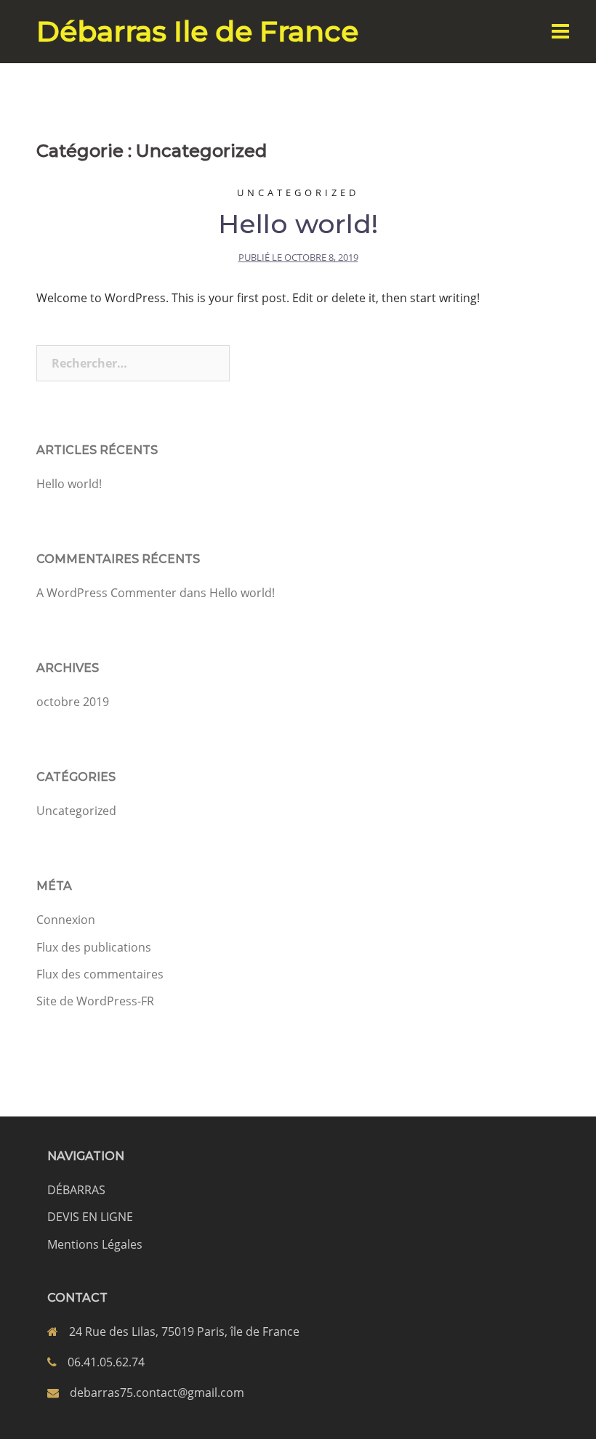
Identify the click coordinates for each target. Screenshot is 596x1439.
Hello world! (298, 224)
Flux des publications (93, 947)
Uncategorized (298, 192)
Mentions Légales (94, 1244)
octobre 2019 (72, 702)
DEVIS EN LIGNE (90, 1217)
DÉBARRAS (76, 1190)
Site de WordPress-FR (95, 1001)
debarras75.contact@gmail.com (157, 1393)
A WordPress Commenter (106, 593)
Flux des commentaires (100, 974)
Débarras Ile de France (197, 31)
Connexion (65, 920)
